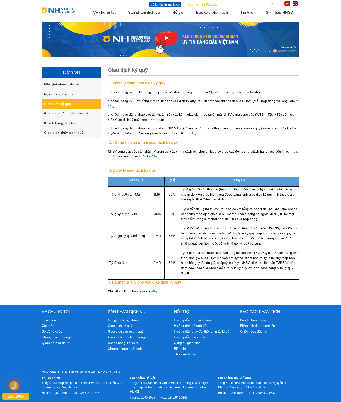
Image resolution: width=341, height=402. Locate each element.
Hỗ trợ (177, 12)
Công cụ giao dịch (187, 343)
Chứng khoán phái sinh (125, 348)
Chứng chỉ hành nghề (58, 337)
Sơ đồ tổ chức (52, 331)
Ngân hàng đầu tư (58, 94)
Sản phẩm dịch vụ (144, 12)
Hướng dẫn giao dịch (189, 337)
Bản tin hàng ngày (253, 320)
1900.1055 (209, 4)
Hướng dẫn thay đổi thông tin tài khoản (202, 331)
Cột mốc (48, 325)
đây (155, 291)
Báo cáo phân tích (212, 12)
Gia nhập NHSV (279, 12)
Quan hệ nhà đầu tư (56, 343)
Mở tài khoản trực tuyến (165, 4)
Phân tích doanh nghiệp (257, 325)
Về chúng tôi (104, 12)
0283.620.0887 (266, 393)
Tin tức (247, 12)
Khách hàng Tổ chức (60, 123)
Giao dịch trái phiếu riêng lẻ (66, 113)
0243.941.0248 (89, 393)
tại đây (191, 133)
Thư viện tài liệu (185, 354)
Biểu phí (180, 348)
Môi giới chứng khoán (61, 84)
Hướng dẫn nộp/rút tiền (191, 325)
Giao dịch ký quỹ (57, 104)
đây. (154, 156)
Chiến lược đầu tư (253, 331)
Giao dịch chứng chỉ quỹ (64, 132)
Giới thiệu (49, 320)
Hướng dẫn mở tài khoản (192, 320)
